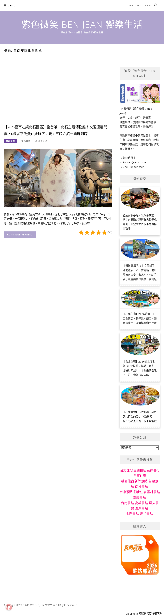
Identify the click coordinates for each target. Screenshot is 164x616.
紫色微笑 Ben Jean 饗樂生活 (82, 24)
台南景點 (10, 141)
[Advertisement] (58, 95)
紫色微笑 (25, 141)
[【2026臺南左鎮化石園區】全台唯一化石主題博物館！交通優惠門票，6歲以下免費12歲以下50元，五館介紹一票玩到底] (58, 178)
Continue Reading (20, 234)
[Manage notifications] (9, 607)
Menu (12, 5)
